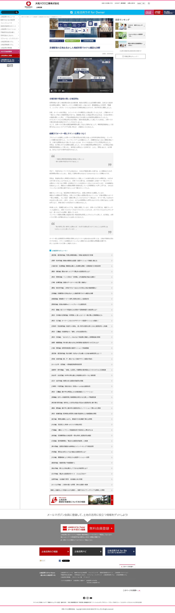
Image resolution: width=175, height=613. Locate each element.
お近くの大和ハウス (107, 3)
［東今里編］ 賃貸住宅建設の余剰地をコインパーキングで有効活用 (72, 446)
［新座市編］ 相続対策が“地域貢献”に (63, 463)
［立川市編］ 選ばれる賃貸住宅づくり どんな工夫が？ (68, 474)
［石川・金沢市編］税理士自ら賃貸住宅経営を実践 (67, 381)
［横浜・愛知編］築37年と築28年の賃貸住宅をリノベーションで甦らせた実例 (76, 408)
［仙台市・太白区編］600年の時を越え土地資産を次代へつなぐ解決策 (73, 375)
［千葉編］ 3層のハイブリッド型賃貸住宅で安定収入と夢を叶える (72, 430)
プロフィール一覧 (77, 577)
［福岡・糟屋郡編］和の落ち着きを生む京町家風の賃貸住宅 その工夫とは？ (75, 342)
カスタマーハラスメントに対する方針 (131, 602)
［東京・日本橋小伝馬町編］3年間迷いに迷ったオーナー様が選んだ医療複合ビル (76, 315)
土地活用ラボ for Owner (44, 16)
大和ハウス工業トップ (26, 16)
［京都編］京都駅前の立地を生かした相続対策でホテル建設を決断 (72, 293)
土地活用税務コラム (7, 44)
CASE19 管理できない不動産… (135, 26)
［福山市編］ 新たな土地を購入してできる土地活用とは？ (69, 468)
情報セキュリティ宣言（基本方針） (57, 602)
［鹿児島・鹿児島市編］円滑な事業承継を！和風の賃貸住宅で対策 (72, 255)
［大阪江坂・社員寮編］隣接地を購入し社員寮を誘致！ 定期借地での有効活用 (76, 266)
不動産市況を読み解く (8, 32)
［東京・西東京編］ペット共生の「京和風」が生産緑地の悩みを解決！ (73, 277)
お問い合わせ (131, 3)
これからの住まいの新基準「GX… (135, 35)
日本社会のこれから (7, 35)
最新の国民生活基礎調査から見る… (135, 44)
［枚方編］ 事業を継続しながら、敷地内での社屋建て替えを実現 (71, 419)
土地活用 (39, 7)
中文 (143, 3)
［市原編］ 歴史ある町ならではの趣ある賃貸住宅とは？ (68, 452)
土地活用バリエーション (8, 29)
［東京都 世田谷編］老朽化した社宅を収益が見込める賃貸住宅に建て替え (74, 402)
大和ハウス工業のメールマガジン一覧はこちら (77, 540)
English (139, 3)
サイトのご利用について (40, 602)
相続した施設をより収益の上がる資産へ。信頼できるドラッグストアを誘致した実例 (77, 490)
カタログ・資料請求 (120, 3)
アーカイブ (87, 577)
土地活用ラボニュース (8, 17)
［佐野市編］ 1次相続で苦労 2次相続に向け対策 (66, 479)
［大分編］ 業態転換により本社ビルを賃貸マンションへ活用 (70, 457)
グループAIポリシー (114, 602)
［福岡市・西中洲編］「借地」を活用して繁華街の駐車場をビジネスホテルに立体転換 (78, 370)
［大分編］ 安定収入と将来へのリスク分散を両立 (66, 424)
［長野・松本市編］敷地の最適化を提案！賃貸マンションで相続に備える (74, 260)
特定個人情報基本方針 (85, 602)
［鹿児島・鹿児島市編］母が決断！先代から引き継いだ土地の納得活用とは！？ (76, 353)
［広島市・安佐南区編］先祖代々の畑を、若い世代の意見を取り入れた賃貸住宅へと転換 (79, 326)
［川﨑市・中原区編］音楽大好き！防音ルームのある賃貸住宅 (70, 386)
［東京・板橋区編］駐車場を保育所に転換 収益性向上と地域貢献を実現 (73, 413)
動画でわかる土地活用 (8, 20)
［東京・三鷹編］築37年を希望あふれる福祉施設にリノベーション (72, 392)
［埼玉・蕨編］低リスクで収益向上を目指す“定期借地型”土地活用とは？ (74, 310)
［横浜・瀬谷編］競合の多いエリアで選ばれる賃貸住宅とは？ (70, 271)
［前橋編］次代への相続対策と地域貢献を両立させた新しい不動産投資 (73, 397)
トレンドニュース (6, 23)
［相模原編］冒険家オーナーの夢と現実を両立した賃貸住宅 (70, 299)
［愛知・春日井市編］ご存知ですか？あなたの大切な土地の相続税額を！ (74, 288)
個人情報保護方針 (73, 602)
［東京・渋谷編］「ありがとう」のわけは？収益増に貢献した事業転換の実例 (75, 337)
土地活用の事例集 (6, 48)
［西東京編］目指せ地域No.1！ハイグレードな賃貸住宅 (68, 304)
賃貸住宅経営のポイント (8, 26)
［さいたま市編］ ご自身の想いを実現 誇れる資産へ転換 (69, 484)
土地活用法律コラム (7, 41)
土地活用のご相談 (78, 580)
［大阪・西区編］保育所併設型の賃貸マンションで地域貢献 (70, 348)
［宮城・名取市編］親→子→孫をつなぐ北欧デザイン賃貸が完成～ (72, 359)
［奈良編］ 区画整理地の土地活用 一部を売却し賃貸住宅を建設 (71, 435)
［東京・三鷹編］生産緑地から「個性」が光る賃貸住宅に (69, 331)
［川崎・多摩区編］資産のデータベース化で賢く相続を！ (69, 282)
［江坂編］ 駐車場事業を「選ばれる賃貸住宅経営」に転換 (69, 441)
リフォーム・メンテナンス (9, 38)
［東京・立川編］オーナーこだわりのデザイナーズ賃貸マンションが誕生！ (75, 320)
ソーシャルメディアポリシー (100, 602)
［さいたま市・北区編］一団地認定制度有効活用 (66, 364)
